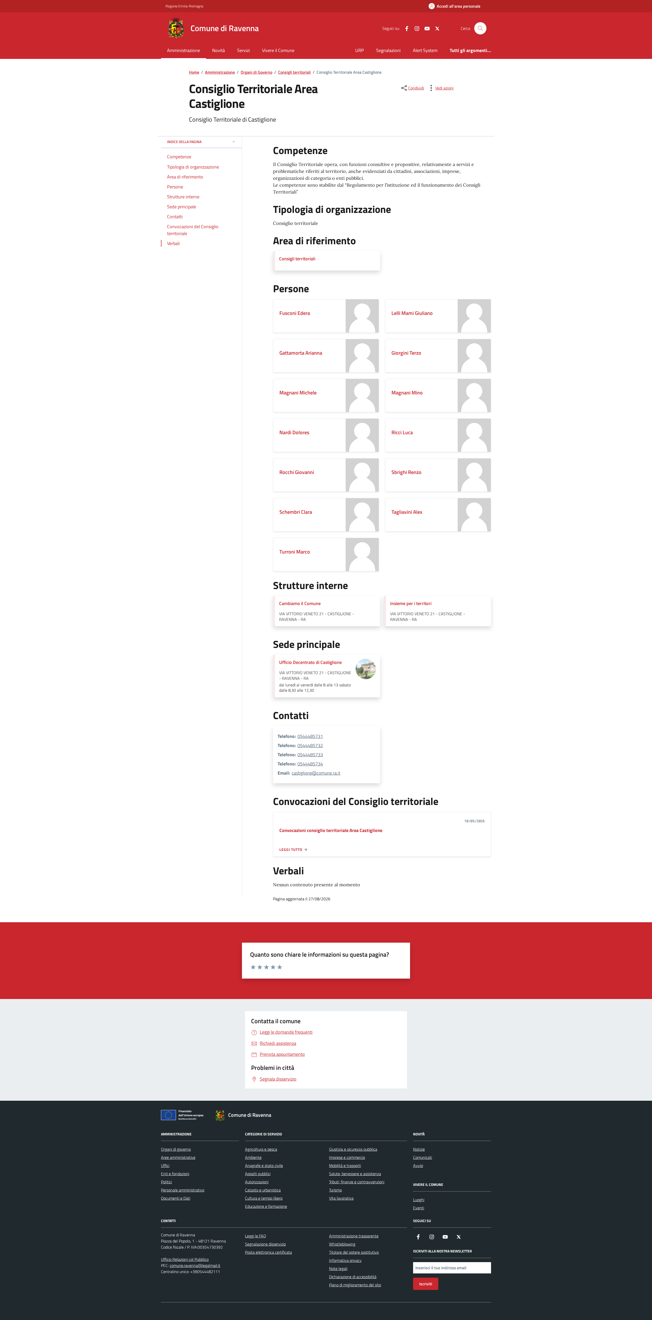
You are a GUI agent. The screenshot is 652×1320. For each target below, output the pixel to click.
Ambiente (253, 1157)
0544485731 (310, 736)
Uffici (165, 1165)
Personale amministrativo (182, 1190)
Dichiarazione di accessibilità (352, 1277)
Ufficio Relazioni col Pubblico (185, 1259)
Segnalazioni (388, 50)
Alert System (425, 50)
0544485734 (310, 763)
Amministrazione (183, 50)
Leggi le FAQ (255, 1236)
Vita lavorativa (341, 1198)
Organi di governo (176, 1149)
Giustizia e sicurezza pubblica (353, 1149)
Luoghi (418, 1200)
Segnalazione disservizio (265, 1244)
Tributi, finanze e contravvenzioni (356, 1182)
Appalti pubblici (257, 1174)
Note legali (338, 1268)
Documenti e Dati (175, 1198)
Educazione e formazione (266, 1206)
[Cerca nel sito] (480, 28)
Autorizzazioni (256, 1182)
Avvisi (418, 1165)
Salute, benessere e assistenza (355, 1174)
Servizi (243, 50)
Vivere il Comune (278, 50)
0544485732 (310, 745)
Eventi (418, 1208)
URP (359, 50)
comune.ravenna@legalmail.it (195, 1265)
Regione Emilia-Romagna (184, 6)
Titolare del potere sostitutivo (354, 1252)
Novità (218, 50)
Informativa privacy (345, 1260)
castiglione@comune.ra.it (316, 773)
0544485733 (310, 754)
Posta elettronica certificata (268, 1252)
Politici (166, 1182)
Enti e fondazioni (175, 1174)
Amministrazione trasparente (353, 1236)
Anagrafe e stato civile (264, 1165)
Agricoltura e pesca (261, 1149)
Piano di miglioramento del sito (355, 1285)
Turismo (335, 1190)
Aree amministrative (178, 1157)
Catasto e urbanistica (263, 1190)
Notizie (419, 1149)
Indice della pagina (184, 141)
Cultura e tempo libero (263, 1198)
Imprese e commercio (347, 1157)
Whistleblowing (342, 1244)
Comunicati (422, 1157)
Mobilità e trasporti (345, 1165)
